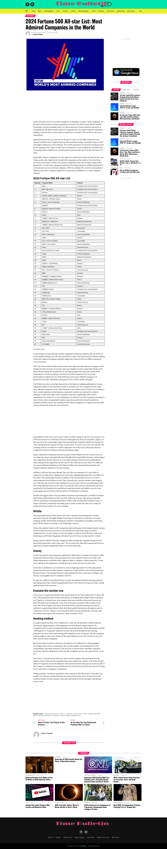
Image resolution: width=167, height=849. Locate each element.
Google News (120, 11)
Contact (58, 837)
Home (33, 11)
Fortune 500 (78, 714)
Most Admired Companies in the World (46, 715)
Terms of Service (79, 837)
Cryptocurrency (83, 11)
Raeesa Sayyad (38, 34)
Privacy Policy (67, 837)
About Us (50, 837)
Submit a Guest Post (103, 837)
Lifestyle (65, 11)
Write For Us (131, 11)
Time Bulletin (82, 846)
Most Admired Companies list (71, 715)
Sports (73, 11)
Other (93, 11)
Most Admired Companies (92, 714)
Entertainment (48, 11)
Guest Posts (110, 11)
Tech (57, 11)
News (39, 11)
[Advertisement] (69, 106)
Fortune (69, 714)
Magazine (101, 11)
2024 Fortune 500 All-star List (55, 714)
